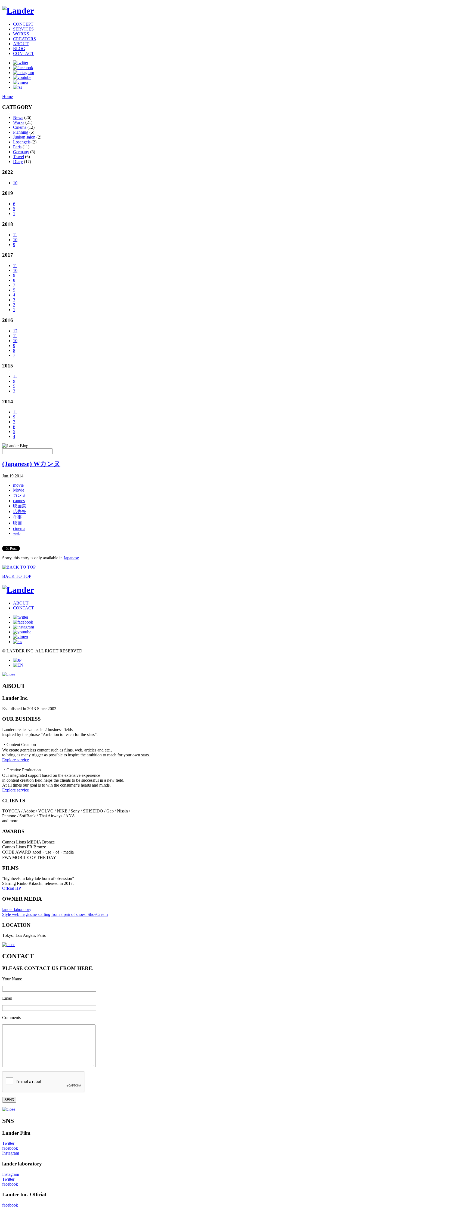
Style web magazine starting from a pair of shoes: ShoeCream (55, 914)
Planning (20, 132)
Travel (18, 156)
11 (15, 234)
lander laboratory (16, 909)
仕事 (17, 517)
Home (7, 96)
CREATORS (24, 38)
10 (15, 182)
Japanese (71, 558)
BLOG (19, 48)
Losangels (21, 142)
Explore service (15, 759)
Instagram (10, 1153)
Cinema (19, 127)
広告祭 (19, 511)
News (18, 117)
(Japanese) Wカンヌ (31, 463)
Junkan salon (24, 137)
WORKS (21, 34)
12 (15, 331)
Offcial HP (11, 888)
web (16, 533)
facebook (10, 1148)
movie (18, 485)
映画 (17, 523)
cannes (19, 500)
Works (18, 122)
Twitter (8, 1143)
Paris (17, 147)
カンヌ (19, 495)
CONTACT (23, 53)
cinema (19, 528)
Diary (18, 161)
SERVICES (23, 29)
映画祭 (19, 506)
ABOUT (21, 43)
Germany (21, 151)
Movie (18, 490)
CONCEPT (23, 24)
